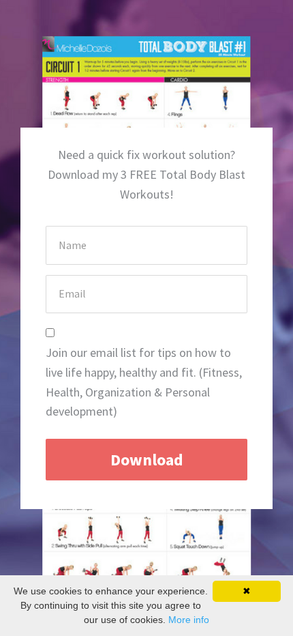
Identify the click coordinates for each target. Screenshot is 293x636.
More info (188, 619)
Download (146, 459)
